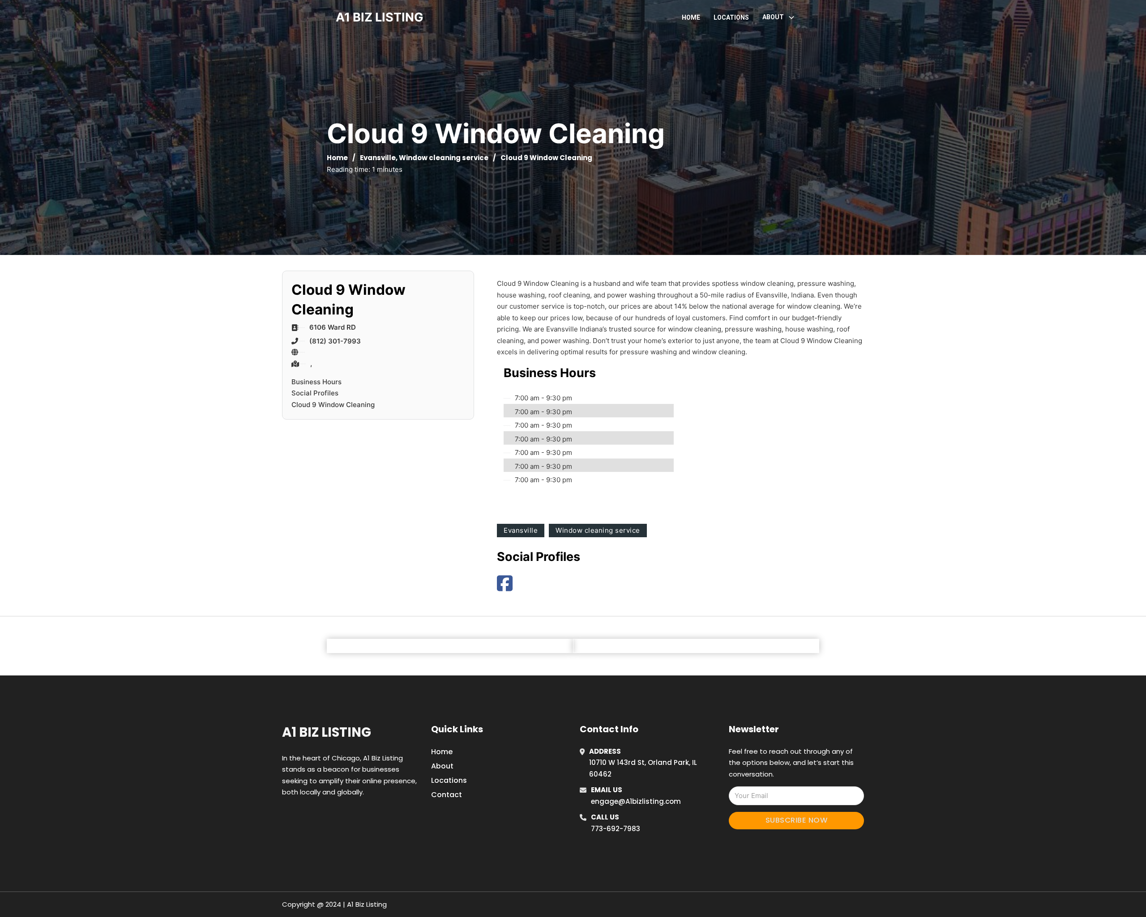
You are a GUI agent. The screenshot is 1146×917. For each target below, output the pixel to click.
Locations (731, 17)
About (442, 766)
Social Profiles (314, 393)
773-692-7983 (615, 828)
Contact (446, 795)
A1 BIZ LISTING (379, 17)
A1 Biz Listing (326, 732)
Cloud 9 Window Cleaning (333, 404)
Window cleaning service (443, 157)
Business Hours (316, 382)
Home (691, 17)
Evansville (378, 157)
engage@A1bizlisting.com (636, 801)
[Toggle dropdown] (791, 17)
